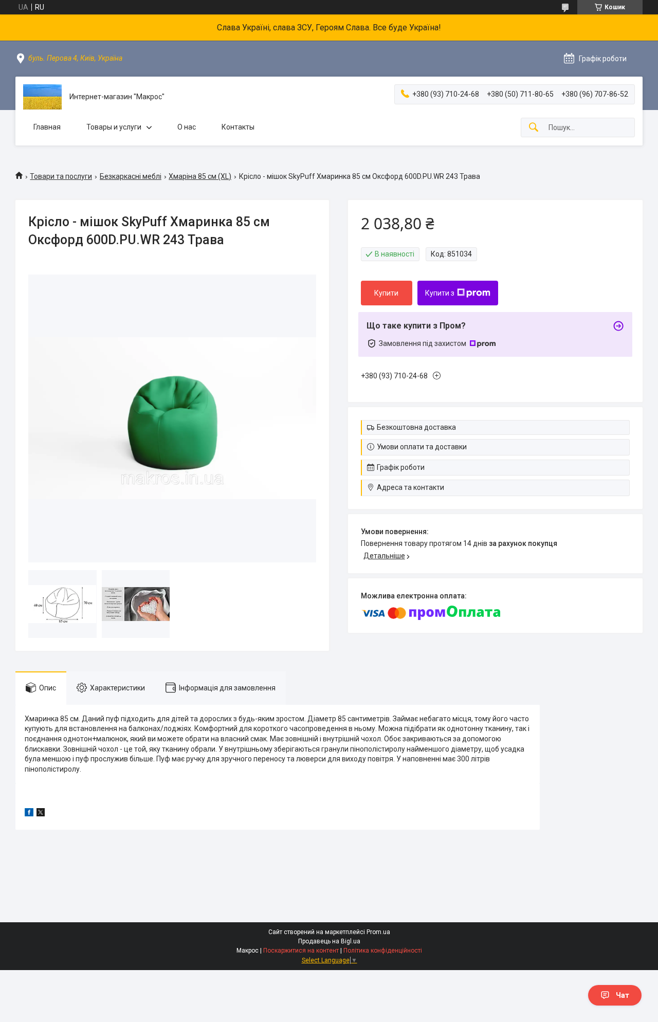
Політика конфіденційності (382, 950)
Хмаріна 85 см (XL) (200, 176)
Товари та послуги (61, 176)
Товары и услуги (113, 127)
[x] (40, 814)
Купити (386, 293)
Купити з (439, 293)
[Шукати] (533, 128)
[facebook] (29, 814)
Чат (622, 995)
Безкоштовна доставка (416, 427)
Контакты (238, 127)
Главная (47, 127)
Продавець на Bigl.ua (329, 941)
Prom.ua (378, 932)
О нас (186, 127)
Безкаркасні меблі (130, 176)
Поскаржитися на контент (301, 950)
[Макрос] (42, 97)
